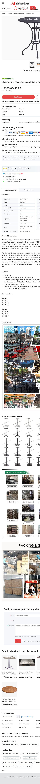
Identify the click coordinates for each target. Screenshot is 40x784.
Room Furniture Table (9, 762)
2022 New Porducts (7, 720)
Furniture (9, 13)
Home (3, 13)
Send (17, 641)
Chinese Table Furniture (30, 758)
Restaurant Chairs (7, 724)
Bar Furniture (22, 727)
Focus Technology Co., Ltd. (23, 776)
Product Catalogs (28, 717)
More (3, 770)
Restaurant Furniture (19, 13)
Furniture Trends (8, 767)
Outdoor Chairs (23, 720)
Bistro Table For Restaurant (29, 745)
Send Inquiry (18, 97)
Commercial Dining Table (10, 745)
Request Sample (34, 101)
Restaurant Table (30, 13)
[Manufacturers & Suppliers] (20, 3)
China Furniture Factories (10, 753)
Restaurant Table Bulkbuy (24, 767)
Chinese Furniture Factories (11, 758)
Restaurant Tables (24, 724)
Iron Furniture (6, 727)
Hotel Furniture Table (26, 762)
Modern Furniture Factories (30, 753)
